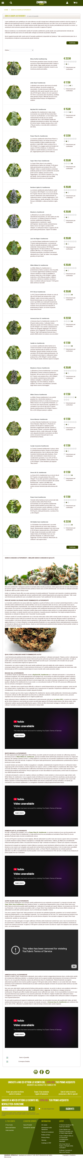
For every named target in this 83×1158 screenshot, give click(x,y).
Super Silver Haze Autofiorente (39, 161)
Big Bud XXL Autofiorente (38, 109)
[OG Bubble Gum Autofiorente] (14, 530)
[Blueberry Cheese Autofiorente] (14, 376)
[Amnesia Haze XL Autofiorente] (14, 327)
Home (6, 10)
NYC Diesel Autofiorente (37, 292)
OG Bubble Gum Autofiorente (39, 522)
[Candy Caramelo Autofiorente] (14, 454)
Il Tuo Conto (9, 1125)
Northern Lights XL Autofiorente (40, 187)
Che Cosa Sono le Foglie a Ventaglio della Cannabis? (66, 1145)
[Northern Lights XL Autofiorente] (14, 196)
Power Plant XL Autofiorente (39, 136)
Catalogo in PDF (46, 1143)
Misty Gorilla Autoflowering (38, 59)
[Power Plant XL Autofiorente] (14, 144)
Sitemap (43, 1140)
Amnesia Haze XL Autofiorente (39, 318)
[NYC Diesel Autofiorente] (14, 300)
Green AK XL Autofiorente (38, 472)
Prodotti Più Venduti (29, 1127)
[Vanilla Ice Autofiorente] (14, 352)
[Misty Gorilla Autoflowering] (14, 67)
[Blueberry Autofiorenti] (14, 220)
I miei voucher (10, 1130)
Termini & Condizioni (47, 1132)
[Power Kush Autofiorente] (14, 506)
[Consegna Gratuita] (23, 1061)
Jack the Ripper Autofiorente (39, 238)
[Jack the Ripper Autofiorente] (14, 247)
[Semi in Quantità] (23, 1057)
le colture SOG (58, 699)
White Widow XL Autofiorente (39, 265)
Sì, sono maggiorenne (48, 1109)
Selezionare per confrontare (70, 68)
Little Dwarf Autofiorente (37, 83)
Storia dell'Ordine (11, 1127)
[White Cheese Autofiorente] (14, 403)
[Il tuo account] (65, 2)
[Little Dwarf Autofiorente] (14, 91)
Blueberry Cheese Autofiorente (40, 368)
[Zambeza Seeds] (41, 2)
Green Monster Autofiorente (39, 419)
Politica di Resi (45, 1135)
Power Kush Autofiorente (38, 497)
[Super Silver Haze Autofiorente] (14, 169)
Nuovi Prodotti (27, 1125)
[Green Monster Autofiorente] (14, 428)
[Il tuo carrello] (72, 2)
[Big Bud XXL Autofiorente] (14, 118)
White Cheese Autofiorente (38, 394)
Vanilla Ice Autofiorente (37, 343)
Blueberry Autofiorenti (37, 212)
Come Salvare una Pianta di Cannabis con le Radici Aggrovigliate (66, 1131)
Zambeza (72, 1155)
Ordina (7, 50)
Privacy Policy (45, 1137)
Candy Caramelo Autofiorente (39, 446)
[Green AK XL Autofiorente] (14, 481)
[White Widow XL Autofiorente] (14, 274)
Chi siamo (44, 1125)
